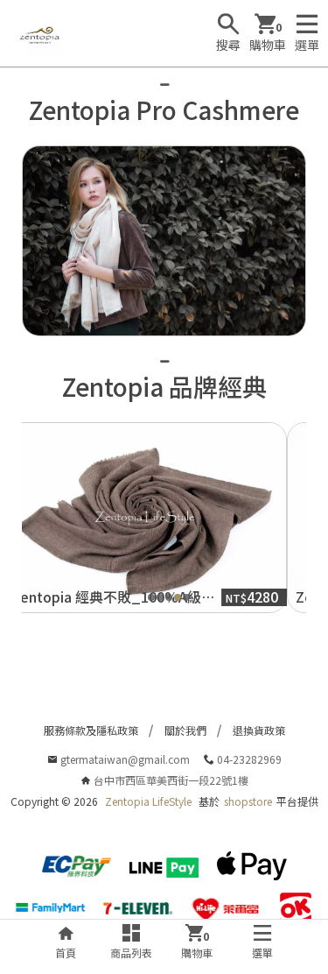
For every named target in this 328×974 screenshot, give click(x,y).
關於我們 (185, 730)
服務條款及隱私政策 (91, 730)
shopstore (248, 801)
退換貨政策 (259, 730)
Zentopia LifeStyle (148, 801)
